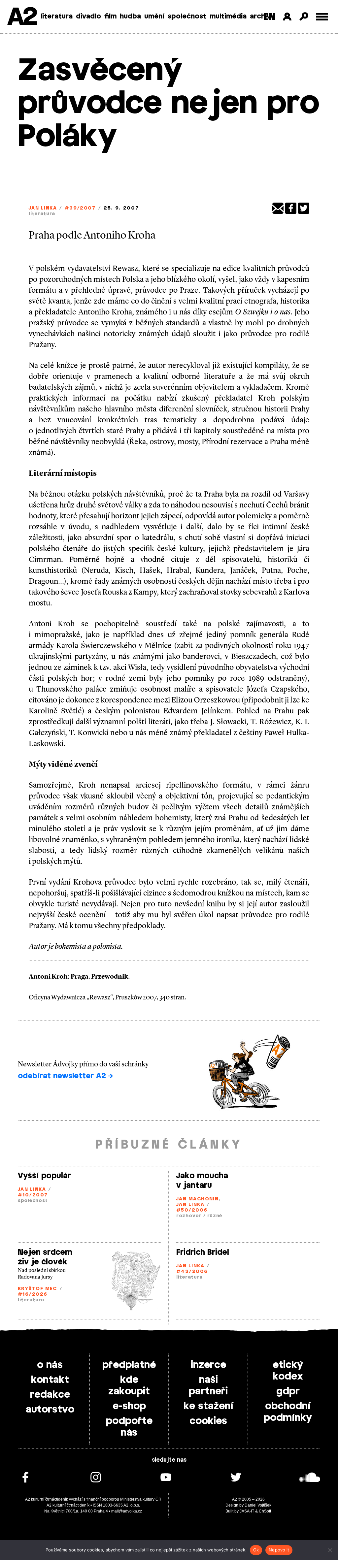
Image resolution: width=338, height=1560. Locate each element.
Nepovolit (279, 1549)
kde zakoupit (129, 1386)
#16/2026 (33, 1294)
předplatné (129, 1365)
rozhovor (189, 1216)
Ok (256, 1549)
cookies (208, 1421)
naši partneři (208, 1386)
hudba (130, 16)
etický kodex (288, 1371)
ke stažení (208, 1406)
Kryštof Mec (37, 1289)
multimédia (228, 16)
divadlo (88, 16)
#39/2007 (80, 208)
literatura (57, 16)
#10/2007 (33, 1195)
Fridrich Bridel (202, 1252)
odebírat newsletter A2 (63, 1076)
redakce (50, 1394)
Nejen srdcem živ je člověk (45, 1257)
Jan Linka (43, 208)
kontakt (50, 1380)
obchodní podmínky (288, 1412)
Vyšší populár (44, 1176)
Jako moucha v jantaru (202, 1180)
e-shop (129, 1406)
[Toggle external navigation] (322, 17)
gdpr (288, 1391)
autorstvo (50, 1409)
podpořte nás (129, 1427)
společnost (187, 16)
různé (214, 1216)
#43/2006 (192, 1272)
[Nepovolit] (329, 1550)
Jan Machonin (197, 1199)
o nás (50, 1365)
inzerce (208, 1365)
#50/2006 (192, 1210)
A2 (21, 17)
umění (154, 16)
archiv (260, 16)
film (110, 16)
